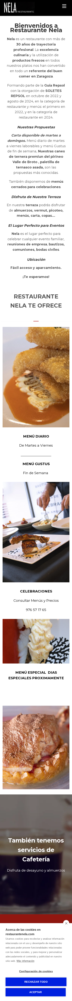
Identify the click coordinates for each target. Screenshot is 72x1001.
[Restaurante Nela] (19, 12)
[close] (66, 923)
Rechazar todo (36, 981)
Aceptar (35, 992)
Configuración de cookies (36, 971)
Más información (25, 961)
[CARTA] (36, 747)
